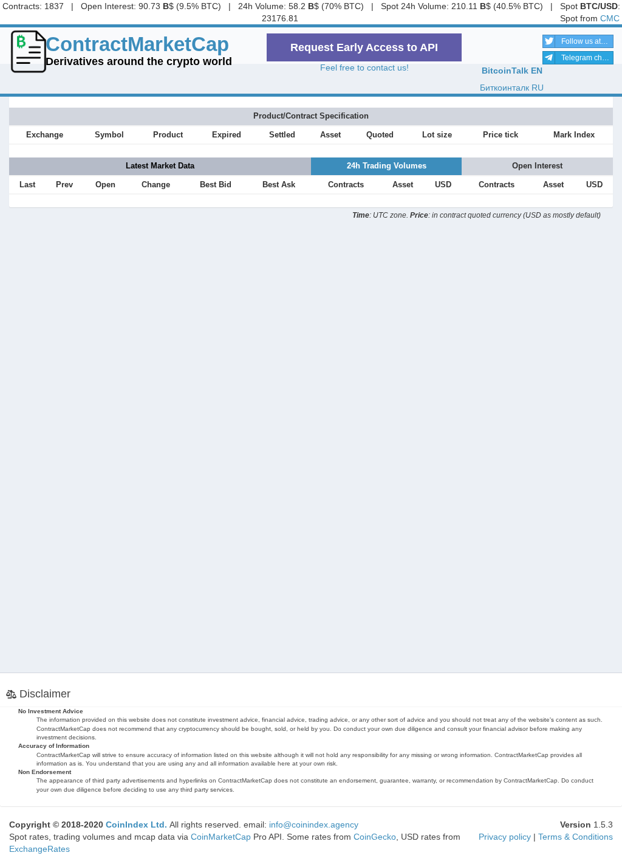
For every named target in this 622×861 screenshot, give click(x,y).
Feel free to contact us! (364, 67)
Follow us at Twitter (587, 41)
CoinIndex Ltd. (136, 824)
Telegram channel (587, 58)
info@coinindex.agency (313, 824)
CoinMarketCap (221, 837)
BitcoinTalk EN (512, 70)
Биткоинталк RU (512, 87)
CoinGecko (375, 837)
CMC (610, 18)
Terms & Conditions (575, 837)
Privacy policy (505, 837)
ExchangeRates (39, 849)
